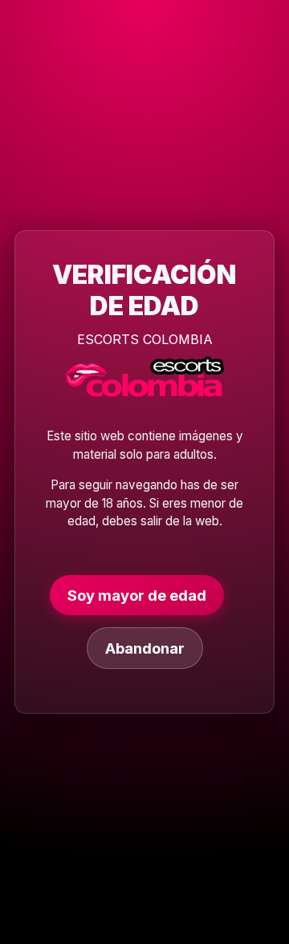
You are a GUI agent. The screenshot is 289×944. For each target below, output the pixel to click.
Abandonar (145, 648)
